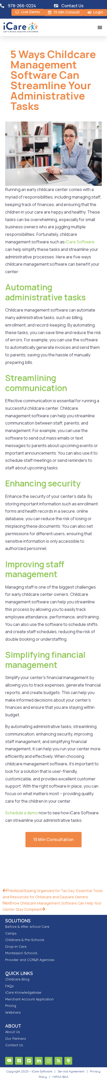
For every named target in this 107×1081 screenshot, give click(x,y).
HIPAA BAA (60, 1077)
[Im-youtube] (9, 1061)
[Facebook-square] (19, 1061)
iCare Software (80, 242)
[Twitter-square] (29, 1061)
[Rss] (58, 1061)
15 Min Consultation (53, 839)
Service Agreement (71, 1071)
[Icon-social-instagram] (48, 1061)
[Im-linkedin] (39, 1061)
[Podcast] (68, 1061)
